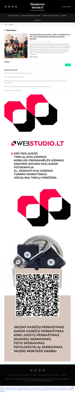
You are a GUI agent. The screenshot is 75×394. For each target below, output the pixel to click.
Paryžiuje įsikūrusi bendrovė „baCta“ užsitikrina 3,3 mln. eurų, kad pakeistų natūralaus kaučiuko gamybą (50, 37)
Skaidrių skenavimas (36, 388)
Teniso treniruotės (29, 389)
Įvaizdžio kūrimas (10, 389)
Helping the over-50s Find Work (12, 90)
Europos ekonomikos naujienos (31, 15)
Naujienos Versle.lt (37, 5)
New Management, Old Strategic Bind (14, 77)
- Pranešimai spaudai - (40, 389)
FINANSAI (63, 15)
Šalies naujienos (14, 15)
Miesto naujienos (63, 388)
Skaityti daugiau (34, 57)
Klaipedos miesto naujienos (50, 388)
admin (32, 41)
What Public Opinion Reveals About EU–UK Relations (18, 73)
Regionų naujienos (62, 389)
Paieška (7, 62)
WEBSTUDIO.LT (9, 378)
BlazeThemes (49, 380)
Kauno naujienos (51, 389)
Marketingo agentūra (11, 388)
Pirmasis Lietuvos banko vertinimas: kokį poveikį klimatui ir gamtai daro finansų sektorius (27, 86)
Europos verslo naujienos (51, 15)
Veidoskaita (20, 389)
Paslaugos (37, 20)
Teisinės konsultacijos (24, 388)
